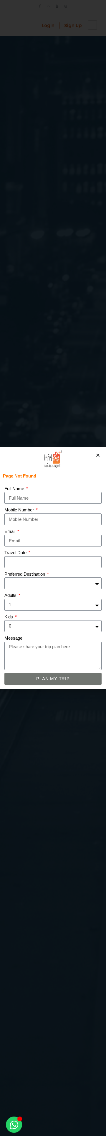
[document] (53, 568)
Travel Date (16, 552)
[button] (98, 455)
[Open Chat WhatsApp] (14, 1125)
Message (13, 638)
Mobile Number (19, 509)
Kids (9, 616)
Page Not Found (19, 475)
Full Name (14, 488)
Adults (11, 595)
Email (10, 531)
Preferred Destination (25, 574)
